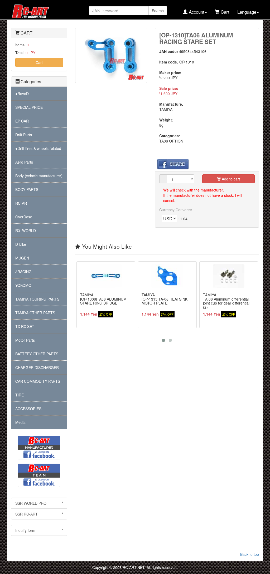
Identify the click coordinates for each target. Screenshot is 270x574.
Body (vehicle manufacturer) (38, 175)
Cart (39, 62)
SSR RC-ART (26, 514)
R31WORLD (25, 230)
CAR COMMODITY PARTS (37, 381)
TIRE (19, 395)
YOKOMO (23, 285)
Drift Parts (23, 134)
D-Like (20, 244)
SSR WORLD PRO (30, 503)
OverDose (23, 216)
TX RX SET (24, 326)
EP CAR (22, 121)
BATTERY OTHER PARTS (36, 353)
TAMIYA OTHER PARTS (35, 312)
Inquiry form (25, 530)
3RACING (23, 271)
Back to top (249, 554)
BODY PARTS (26, 189)
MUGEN (22, 258)
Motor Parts (25, 340)
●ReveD (22, 93)
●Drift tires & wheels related (38, 148)
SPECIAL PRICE (29, 107)
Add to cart (230, 178)
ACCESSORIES (28, 408)
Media (20, 422)
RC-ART (22, 203)
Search (158, 10)
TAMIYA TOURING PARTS (37, 299)
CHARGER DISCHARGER (37, 367)
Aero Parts (24, 162)
